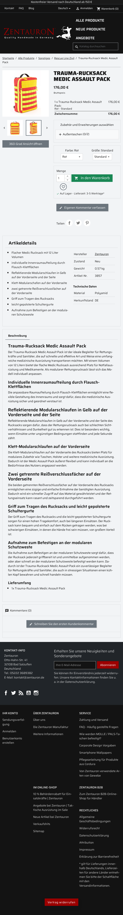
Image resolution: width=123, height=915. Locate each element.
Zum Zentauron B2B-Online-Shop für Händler (98, 796)
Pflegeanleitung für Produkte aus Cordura (98, 761)
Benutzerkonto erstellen (12, 740)
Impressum (86, 849)
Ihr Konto (10, 713)
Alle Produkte (90, 20)
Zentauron (102, 254)
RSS (21, 693)
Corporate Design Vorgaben (97, 745)
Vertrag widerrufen (61, 902)
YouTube (28, 693)
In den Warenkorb (92, 178)
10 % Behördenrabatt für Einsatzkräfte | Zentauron (52, 796)
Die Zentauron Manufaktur (50, 727)
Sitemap (38, 831)
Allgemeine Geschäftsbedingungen (95, 819)
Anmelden (9, 731)
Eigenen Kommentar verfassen (84, 207)
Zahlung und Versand (93, 719)
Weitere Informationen (48, 734)
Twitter (13, 693)
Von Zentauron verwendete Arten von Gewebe (99, 773)
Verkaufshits (41, 824)
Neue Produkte (90, 29)
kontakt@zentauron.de (29, 677)
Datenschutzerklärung (94, 835)
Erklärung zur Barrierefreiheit (99, 856)
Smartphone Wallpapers (95, 752)
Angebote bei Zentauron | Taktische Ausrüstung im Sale (53, 807)
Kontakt (9, 8)
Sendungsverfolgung (13, 721)
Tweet (78, 223)
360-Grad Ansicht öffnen (25, 143)
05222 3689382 (21, 673)
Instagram (36, 693)
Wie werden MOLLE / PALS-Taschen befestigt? (100, 736)
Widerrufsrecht (89, 828)
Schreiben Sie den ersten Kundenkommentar (64, 624)
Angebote (85, 38)
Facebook (6, 693)
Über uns (39, 719)
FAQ (21, 8)
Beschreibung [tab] (17, 335)
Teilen (69, 223)
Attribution (86, 842)
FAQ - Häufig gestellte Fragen (98, 727)
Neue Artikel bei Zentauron (51, 817)
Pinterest (87, 223)
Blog (31, 8)
